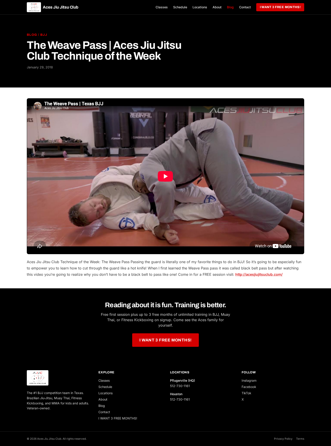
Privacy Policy (283, 438)
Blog (230, 7)
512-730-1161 (180, 386)
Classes (162, 7)
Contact (245, 7)
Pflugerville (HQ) (182, 380)
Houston (176, 394)
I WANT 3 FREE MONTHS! (280, 7)
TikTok (246, 393)
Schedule (180, 7)
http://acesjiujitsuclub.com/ (259, 274)
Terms (300, 438)
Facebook (249, 387)
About (217, 7)
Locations (200, 7)
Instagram (249, 380)
